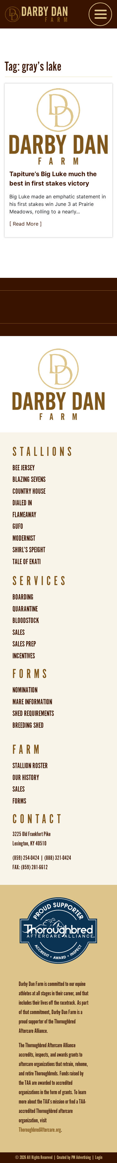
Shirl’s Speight (28, 550)
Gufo (17, 526)
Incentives (23, 656)
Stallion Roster (30, 766)
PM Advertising (81, 1157)
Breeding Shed (28, 725)
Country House (29, 491)
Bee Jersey (23, 468)
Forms (19, 801)
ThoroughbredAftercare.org (40, 1130)
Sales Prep (24, 644)
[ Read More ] (25, 224)
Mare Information (32, 702)
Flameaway (24, 515)
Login (98, 1157)
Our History (25, 778)
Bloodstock (25, 620)
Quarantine (25, 609)
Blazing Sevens (29, 479)
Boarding (22, 597)
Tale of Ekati (26, 562)
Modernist (23, 538)
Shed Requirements (33, 713)
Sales (18, 632)
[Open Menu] (100, 15)
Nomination (24, 690)
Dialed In (22, 503)
